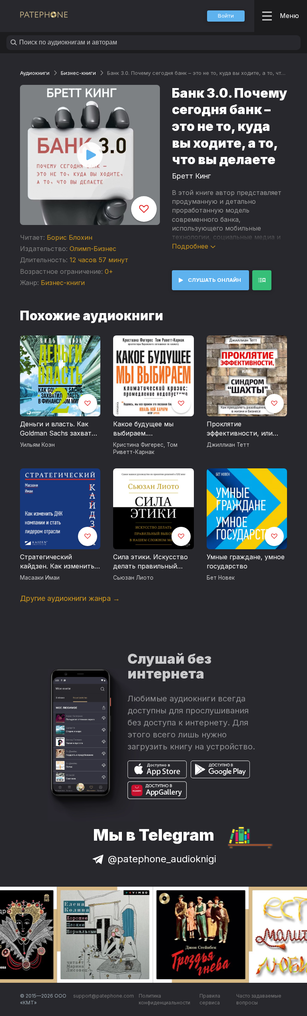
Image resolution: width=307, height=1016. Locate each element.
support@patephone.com (103, 996)
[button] (226, 16)
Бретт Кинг (191, 176)
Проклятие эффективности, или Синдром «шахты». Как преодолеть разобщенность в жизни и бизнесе (246, 429)
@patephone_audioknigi (162, 859)
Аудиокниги (35, 73)
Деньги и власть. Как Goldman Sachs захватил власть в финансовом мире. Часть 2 (59, 429)
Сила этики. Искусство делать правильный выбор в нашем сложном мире (150, 562)
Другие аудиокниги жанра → (70, 598)
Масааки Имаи (40, 577)
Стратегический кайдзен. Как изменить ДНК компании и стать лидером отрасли (57, 562)
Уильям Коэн (37, 445)
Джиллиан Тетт (228, 445)
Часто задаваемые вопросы (258, 999)
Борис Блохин (69, 237)
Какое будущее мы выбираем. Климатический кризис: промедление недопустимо (151, 429)
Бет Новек (221, 577)
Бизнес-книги (78, 73)
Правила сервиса (209, 999)
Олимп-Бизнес (93, 249)
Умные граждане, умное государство (246, 561)
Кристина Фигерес (138, 445)
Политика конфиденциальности (164, 999)
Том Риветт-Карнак (145, 448)
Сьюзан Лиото (133, 577)
